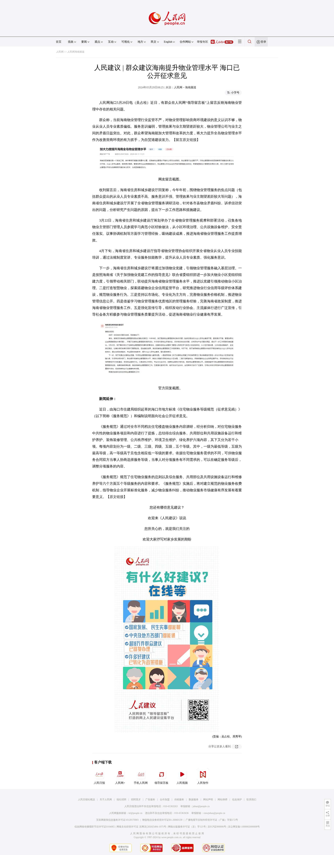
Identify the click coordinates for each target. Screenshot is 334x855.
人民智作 (202, 782)
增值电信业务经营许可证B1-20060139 (162, 820)
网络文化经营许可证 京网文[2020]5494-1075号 (141, 826)
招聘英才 (136, 799)
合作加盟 (165, 799)
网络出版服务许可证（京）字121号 (187, 826)
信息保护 (237, 799)
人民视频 (182, 782)
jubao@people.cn (201, 806)
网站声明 (208, 799)
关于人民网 (106, 799)
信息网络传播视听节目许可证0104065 (94, 826)
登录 (263, 41)
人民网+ (120, 782)
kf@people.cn (135, 813)
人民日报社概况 (86, 799)
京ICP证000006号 (217, 826)
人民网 (59, 52)
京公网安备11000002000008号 (244, 826)
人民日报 (99, 782)
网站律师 (222, 799)
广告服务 (150, 799)
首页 (58, 41)
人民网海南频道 (75, 52)
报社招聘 (121, 799)
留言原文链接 (186, 140)
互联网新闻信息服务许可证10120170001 (117, 820)
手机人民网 (141, 782)
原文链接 (117, 497)
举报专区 (202, 41)
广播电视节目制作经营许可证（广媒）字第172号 (212, 820)
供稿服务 (179, 799)
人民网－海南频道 (185, 87)
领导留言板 (161, 782)
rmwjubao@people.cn (214, 813)
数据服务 (193, 799)
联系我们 (251, 799)
